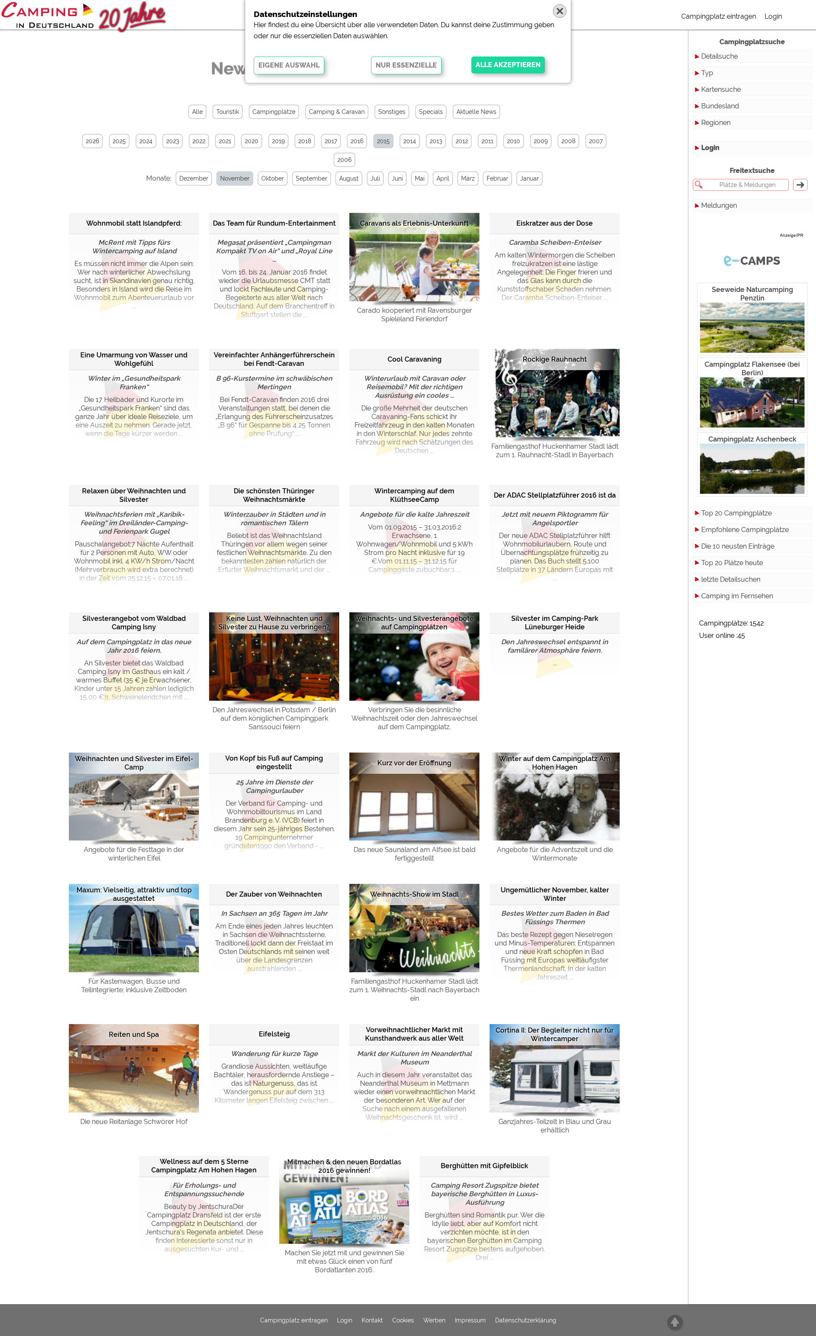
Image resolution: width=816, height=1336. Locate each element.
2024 (146, 141)
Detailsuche (719, 56)
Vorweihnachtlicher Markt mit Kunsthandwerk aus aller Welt (414, 1034)
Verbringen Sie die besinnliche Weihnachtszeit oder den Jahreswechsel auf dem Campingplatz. (414, 718)
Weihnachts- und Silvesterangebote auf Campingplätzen (414, 622)
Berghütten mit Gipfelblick (484, 1166)
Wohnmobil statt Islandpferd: (134, 223)
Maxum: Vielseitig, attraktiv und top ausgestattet (134, 894)
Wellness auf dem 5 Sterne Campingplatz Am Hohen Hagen (204, 1166)
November (234, 178)
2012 (462, 141)
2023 (172, 141)
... (554, 652)
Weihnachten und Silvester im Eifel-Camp (134, 763)
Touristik (227, 111)
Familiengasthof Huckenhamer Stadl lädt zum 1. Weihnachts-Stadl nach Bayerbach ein (414, 989)
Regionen (716, 123)
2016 (357, 141)
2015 (383, 141)
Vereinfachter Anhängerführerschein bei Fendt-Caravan (274, 359)
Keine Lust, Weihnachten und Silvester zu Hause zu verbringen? (274, 622)
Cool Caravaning (415, 359)
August (349, 178)
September (311, 178)
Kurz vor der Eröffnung (414, 763)
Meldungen (719, 205)
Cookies (403, 1320)
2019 (278, 141)
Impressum (470, 1320)
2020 (251, 141)
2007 (596, 141)
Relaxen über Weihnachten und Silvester (134, 495)
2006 (344, 159)
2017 (331, 141)
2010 (513, 141)
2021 (225, 141)
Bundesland (720, 106)
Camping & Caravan (337, 111)
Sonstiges (391, 111)
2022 (199, 141)
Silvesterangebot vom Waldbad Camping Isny (134, 622)
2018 (304, 141)
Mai (420, 178)
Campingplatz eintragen (718, 16)
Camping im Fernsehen (737, 596)
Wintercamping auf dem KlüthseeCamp (414, 495)
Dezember (193, 178)
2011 (487, 141)
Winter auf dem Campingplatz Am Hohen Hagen (554, 763)
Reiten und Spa (134, 1034)
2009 (541, 141)
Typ (707, 73)
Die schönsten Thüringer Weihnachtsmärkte (274, 495)
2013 (436, 141)
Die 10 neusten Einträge (737, 546)
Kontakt (372, 1320)
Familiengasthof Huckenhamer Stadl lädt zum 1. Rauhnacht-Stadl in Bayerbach (554, 450)
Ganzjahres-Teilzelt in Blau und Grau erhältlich (555, 1126)
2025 (119, 141)
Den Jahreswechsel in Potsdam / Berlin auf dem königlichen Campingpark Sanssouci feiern (274, 718)
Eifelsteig (274, 1034)
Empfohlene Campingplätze (745, 530)
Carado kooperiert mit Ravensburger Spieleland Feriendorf (414, 314)
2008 (568, 141)
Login (773, 16)
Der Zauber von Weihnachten (274, 894)
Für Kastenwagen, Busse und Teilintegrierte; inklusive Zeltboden (134, 985)
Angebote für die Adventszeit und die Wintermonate (555, 854)
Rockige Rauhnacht (555, 359)
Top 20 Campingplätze (736, 513)
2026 (92, 141)
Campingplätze (273, 111)
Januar (529, 178)
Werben (434, 1320)
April (442, 178)
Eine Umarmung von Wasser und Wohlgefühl (133, 359)
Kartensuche (721, 89)
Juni (397, 178)
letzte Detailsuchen (730, 579)
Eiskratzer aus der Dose (554, 223)
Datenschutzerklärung (525, 1320)
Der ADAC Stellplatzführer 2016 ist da (555, 495)
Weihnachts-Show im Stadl (414, 894)
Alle (197, 111)
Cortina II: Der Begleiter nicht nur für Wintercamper (555, 1034)
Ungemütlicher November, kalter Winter (555, 894)
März (468, 178)
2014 (409, 141)
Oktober (272, 178)
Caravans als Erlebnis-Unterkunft (414, 223)
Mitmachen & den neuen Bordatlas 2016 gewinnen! (344, 1166)
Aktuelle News (476, 111)
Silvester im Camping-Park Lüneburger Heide (554, 622)
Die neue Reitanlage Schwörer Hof (133, 1122)
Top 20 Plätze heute (732, 563)
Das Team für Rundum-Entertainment (274, 223)
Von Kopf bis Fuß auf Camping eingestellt (274, 762)
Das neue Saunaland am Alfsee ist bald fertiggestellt (415, 854)
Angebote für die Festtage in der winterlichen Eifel (134, 854)
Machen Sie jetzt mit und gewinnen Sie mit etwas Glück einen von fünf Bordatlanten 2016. (344, 1261)
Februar (497, 178)
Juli (375, 178)
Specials (431, 111)
